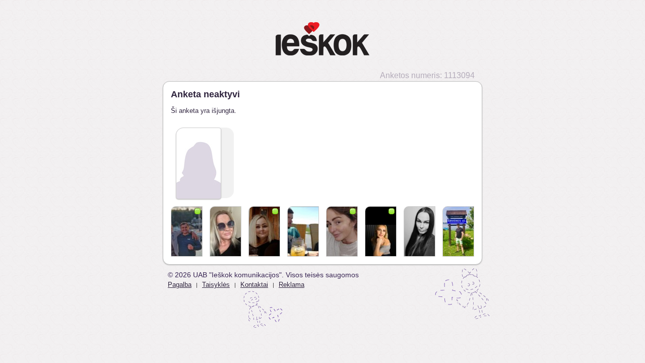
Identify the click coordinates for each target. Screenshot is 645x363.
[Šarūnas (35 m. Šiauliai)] (303, 231)
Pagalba (179, 284)
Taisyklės (216, 284)
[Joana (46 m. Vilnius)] (381, 231)
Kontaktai (254, 284)
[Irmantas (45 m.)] (187, 231)
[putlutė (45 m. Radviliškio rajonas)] (264, 231)
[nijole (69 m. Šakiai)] (225, 231)
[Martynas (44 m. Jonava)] (458, 231)
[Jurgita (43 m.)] (342, 231)
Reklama (291, 284)
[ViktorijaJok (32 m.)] (419, 231)
